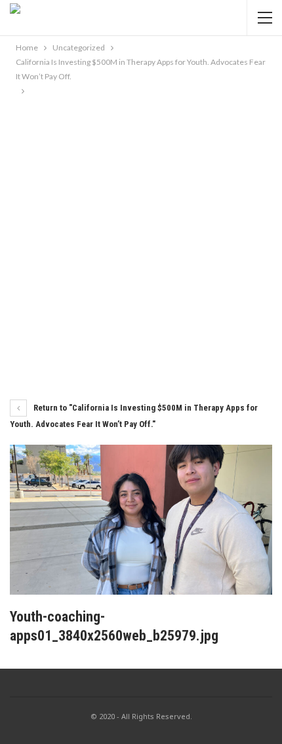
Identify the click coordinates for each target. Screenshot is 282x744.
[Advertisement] (141, 245)
